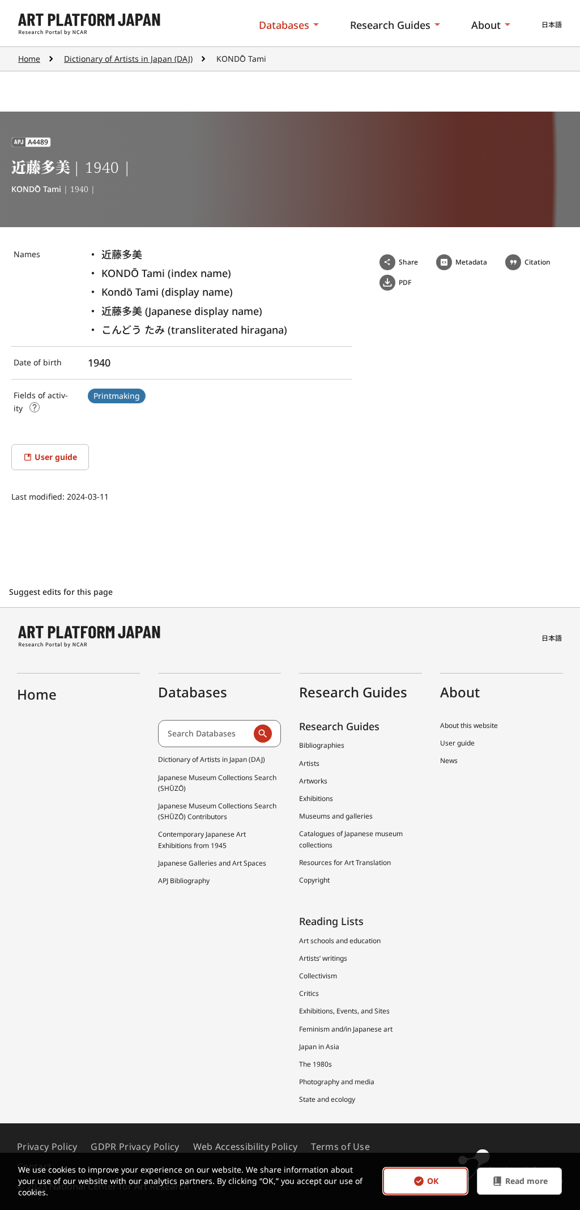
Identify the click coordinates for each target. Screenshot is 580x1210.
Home (29, 58)
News (449, 760)
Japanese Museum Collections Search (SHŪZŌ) (217, 783)
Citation (537, 262)
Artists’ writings (323, 958)
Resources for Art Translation (345, 862)
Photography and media (336, 1082)
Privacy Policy (47, 1146)
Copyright (314, 880)
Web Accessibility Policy (245, 1146)
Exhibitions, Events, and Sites (344, 1011)
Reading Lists (331, 921)
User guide (457, 743)
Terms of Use (340, 1146)
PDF (405, 282)
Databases (284, 25)
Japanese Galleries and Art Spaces (212, 863)
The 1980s (315, 1064)
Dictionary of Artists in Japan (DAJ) (128, 58)
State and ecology (327, 1099)
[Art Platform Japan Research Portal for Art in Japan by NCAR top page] (89, 25)
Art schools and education (340, 940)
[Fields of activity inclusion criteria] (34, 407)
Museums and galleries (336, 816)
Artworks (313, 781)
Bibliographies (321, 745)
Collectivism (318, 976)
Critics (309, 993)
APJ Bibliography (184, 880)
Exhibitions (316, 798)
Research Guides (390, 25)
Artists (309, 763)
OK (432, 1181)
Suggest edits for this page (62, 591)
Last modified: (39, 496)
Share (408, 262)
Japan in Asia (319, 1046)
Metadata (471, 262)
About (486, 25)
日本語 (551, 24)
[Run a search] (263, 734)
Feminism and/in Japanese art (346, 1029)
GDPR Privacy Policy (135, 1146)
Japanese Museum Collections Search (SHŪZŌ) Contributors (217, 811)
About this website (469, 725)
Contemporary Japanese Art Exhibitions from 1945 (202, 839)
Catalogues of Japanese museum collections (351, 839)
